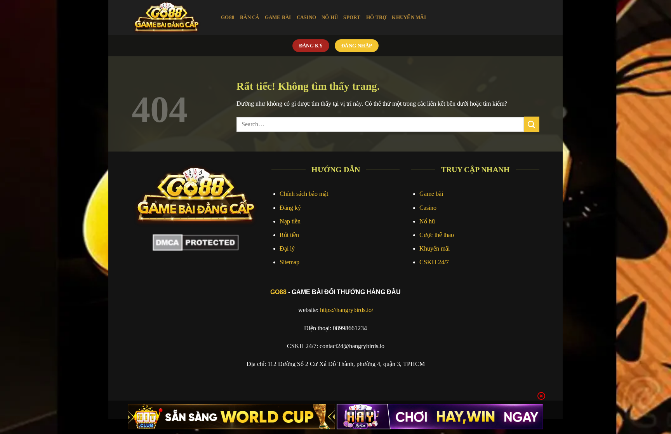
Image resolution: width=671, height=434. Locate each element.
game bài (278, 17)
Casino (427, 207)
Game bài (431, 193)
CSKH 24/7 (434, 262)
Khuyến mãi (434, 248)
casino (306, 17)
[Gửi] (531, 124)
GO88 (278, 292)
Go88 (228, 17)
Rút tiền (289, 235)
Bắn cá (249, 17)
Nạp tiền (290, 221)
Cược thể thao (436, 235)
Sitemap (289, 262)
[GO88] (170, 17)
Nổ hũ (427, 221)
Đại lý (287, 248)
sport (351, 17)
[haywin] (440, 416)
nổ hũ (330, 17)
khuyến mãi (409, 17)
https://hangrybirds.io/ (346, 310)
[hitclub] (231, 416)
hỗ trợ (376, 17)
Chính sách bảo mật (304, 193)
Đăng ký (290, 207)
